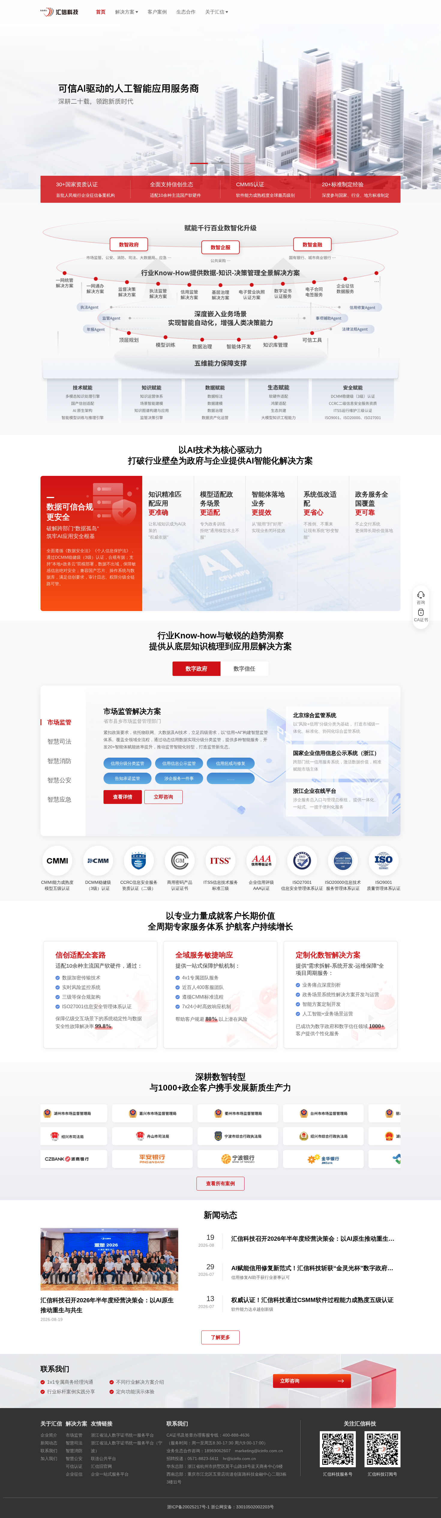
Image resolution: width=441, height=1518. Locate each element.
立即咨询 (163, 796)
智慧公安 (74, 1458)
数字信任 (244, 669)
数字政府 (196, 669)
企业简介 (48, 1435)
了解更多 (220, 1337)
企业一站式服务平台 (110, 1474)
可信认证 (74, 1466)
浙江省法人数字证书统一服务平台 (122, 1435)
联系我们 (48, 1450)
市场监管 (74, 1435)
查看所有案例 (220, 1183)
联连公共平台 (103, 1458)
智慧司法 (74, 1442)
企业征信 (74, 1474)
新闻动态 (48, 1442)
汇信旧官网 (101, 1466)
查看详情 (122, 796)
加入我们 (48, 1458)
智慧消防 (74, 1450)
